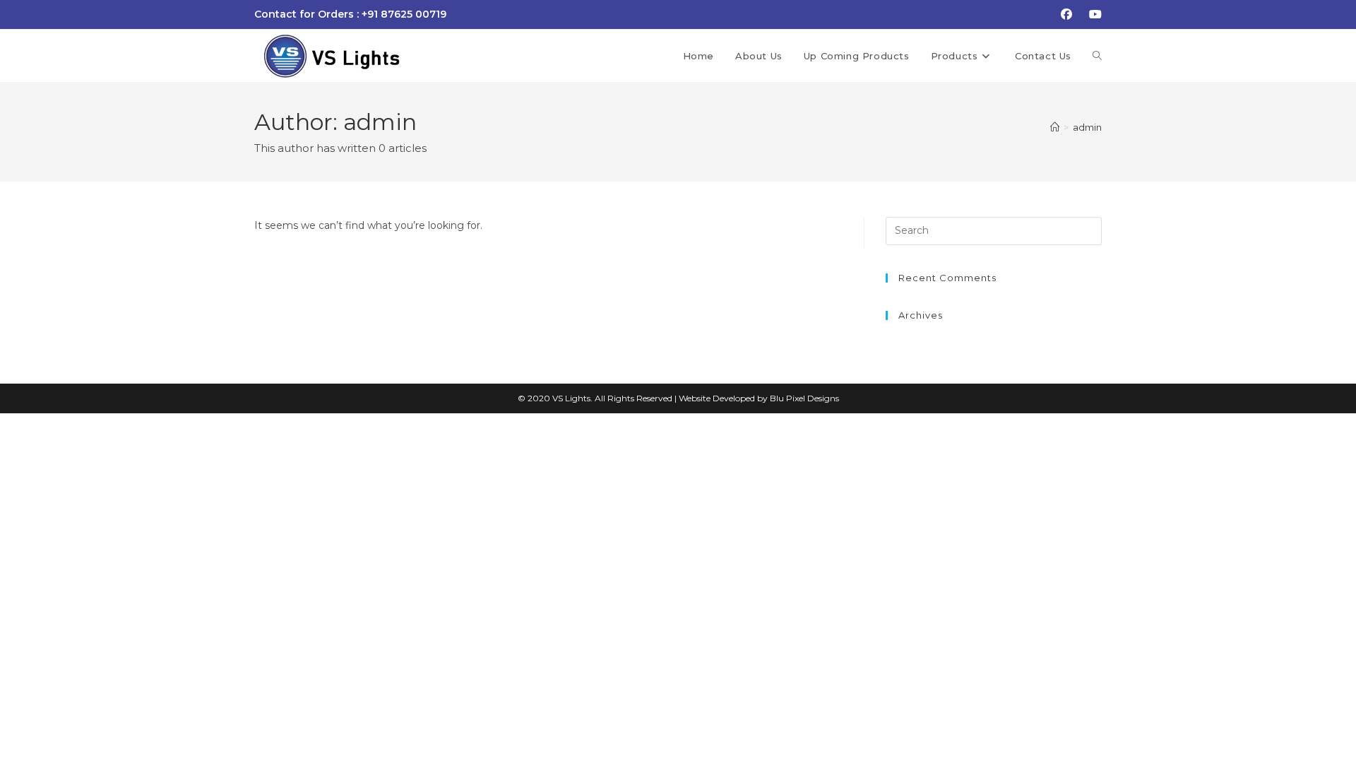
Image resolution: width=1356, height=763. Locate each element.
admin (1087, 127)
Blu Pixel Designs (804, 398)
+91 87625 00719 (404, 14)
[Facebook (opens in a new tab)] (1066, 15)
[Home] (1054, 127)
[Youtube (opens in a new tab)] (1093, 15)
